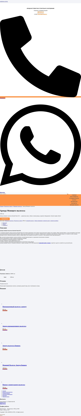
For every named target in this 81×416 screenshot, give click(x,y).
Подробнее (5, 310)
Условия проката (74, 198)
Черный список (74, 205)
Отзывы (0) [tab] (5, 225)
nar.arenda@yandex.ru (42, 14)
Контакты (74, 203)
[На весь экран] (1, 414)
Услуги (74, 200)
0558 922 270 (41, 11)
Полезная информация (7, 394)
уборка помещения (38, 220)
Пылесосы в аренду (8, 206)
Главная (74, 195)
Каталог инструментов (7, 392)
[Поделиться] (3, 414)
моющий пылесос (30, 220)
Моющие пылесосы (17, 206)
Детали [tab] (4, 224)
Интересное (74, 201)
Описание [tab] (5, 222)
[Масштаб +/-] (0, 414)
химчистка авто (46, 220)
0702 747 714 (40, 13)
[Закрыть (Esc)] (4, 414)
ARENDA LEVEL (4, 1)
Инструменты (74, 196)
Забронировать (4, 218)
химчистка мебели (54, 220)
